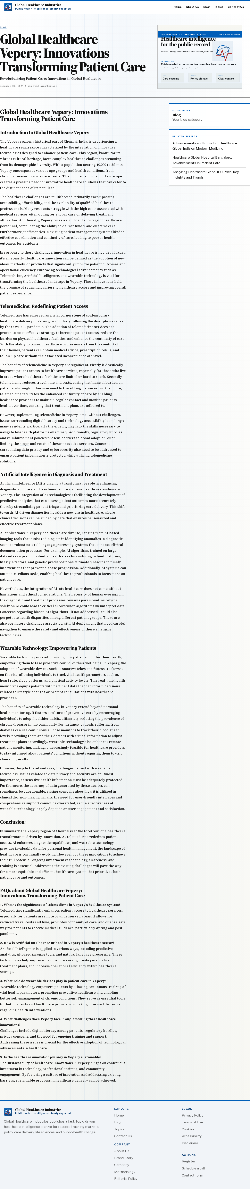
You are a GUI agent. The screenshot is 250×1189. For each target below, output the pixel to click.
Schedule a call (193, 1168)
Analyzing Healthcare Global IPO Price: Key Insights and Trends (205, 174)
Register (189, 1161)
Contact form (192, 1175)
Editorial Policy (125, 1179)
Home (178, 6)
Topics (218, 6)
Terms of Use (192, 1122)
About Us (192, 6)
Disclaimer (190, 1143)
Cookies (188, 1129)
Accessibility (192, 1136)
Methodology (124, 1172)
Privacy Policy (192, 1115)
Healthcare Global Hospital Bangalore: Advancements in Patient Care (202, 160)
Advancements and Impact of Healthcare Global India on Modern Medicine (204, 146)
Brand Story (123, 1158)
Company (121, 1165)
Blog (206, 6)
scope (24, 443)
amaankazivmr (48, 85)
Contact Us (236, 6)
